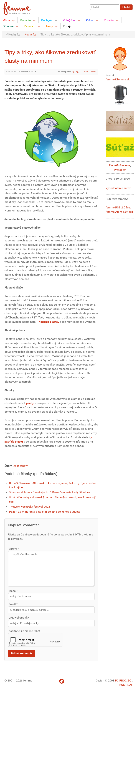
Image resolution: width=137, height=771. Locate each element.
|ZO (129, 680)
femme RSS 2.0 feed (118, 207)
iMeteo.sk (120, 169)
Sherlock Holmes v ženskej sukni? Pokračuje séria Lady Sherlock (49, 492)
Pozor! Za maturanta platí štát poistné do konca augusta (44, 511)
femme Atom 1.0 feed (119, 211)
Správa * (14, 548)
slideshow (21, 466)
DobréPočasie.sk (119, 165)
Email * (13, 604)
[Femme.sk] (21, 7)
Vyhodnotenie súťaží (118, 188)
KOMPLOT (126, 684)
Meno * (13, 591)
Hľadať (126, 7)
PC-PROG (121, 680)
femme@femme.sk (118, 79)
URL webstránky (19, 617)
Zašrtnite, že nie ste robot (24, 631)
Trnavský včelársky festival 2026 (29, 506)
